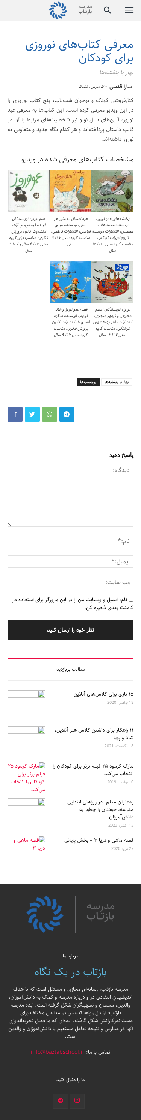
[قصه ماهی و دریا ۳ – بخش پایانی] (26, 849)
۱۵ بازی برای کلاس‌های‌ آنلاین (103, 694)
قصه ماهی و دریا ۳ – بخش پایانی (98, 840)
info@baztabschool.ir (58, 1052)
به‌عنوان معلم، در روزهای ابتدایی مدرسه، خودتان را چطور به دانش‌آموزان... (100, 809)
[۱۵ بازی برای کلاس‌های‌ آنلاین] (26, 703)
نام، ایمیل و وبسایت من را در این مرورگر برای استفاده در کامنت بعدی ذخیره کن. (72, 604)
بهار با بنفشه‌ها (117, 382)
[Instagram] (77, 1101)
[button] (107, 10)
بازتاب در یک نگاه (71, 972)
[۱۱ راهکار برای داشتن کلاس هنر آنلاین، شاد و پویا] (26, 739)
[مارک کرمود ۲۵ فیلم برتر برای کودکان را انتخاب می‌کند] (26, 778)
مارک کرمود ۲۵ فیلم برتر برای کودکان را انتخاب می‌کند (93, 770)
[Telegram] (60, 1101)
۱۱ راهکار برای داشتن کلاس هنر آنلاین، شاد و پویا (94, 734)
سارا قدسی (120, 86)
